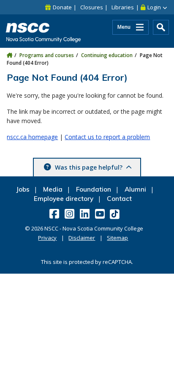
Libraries (122, 7)
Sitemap (117, 238)
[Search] (161, 27)
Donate (62, 7)
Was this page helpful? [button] (88, 167)
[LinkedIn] (85, 213)
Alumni (135, 189)
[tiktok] (115, 214)
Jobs (23, 189)
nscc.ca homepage (32, 137)
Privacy (47, 238)
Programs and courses (46, 55)
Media (53, 189)
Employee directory (63, 199)
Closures (91, 7)
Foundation (93, 189)
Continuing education (107, 55)
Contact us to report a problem (107, 137)
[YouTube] (100, 213)
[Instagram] (70, 213)
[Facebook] (55, 213)
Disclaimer (81, 238)
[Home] (9, 55)
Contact (119, 199)
